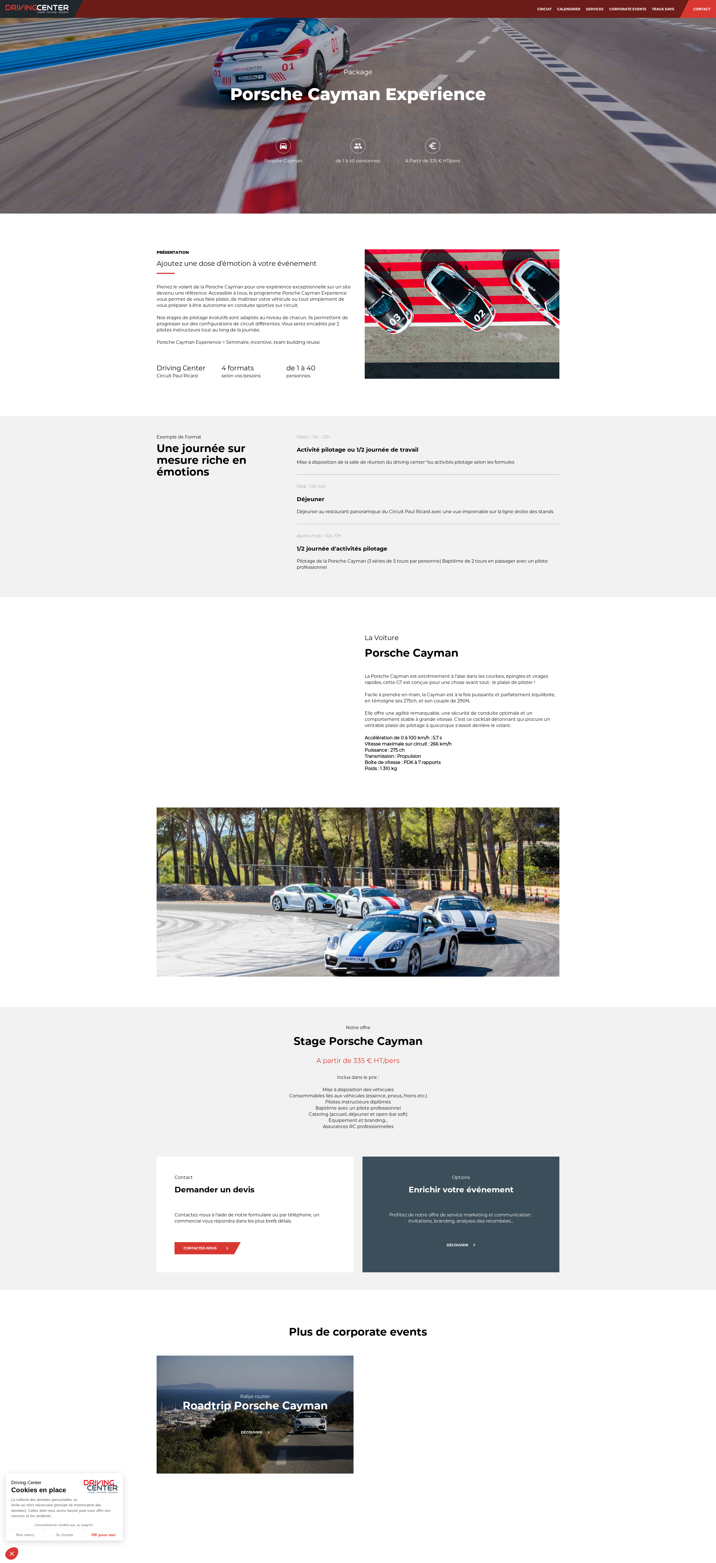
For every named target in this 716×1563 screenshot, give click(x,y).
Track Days (663, 9)
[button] (340, 968)
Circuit (544, 9)
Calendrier (568, 9)
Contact (701, 9)
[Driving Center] (37, 9)
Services (595, 9)
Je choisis (64, 1535)
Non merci (25, 1535)
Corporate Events (627, 9)
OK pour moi (103, 1535)
